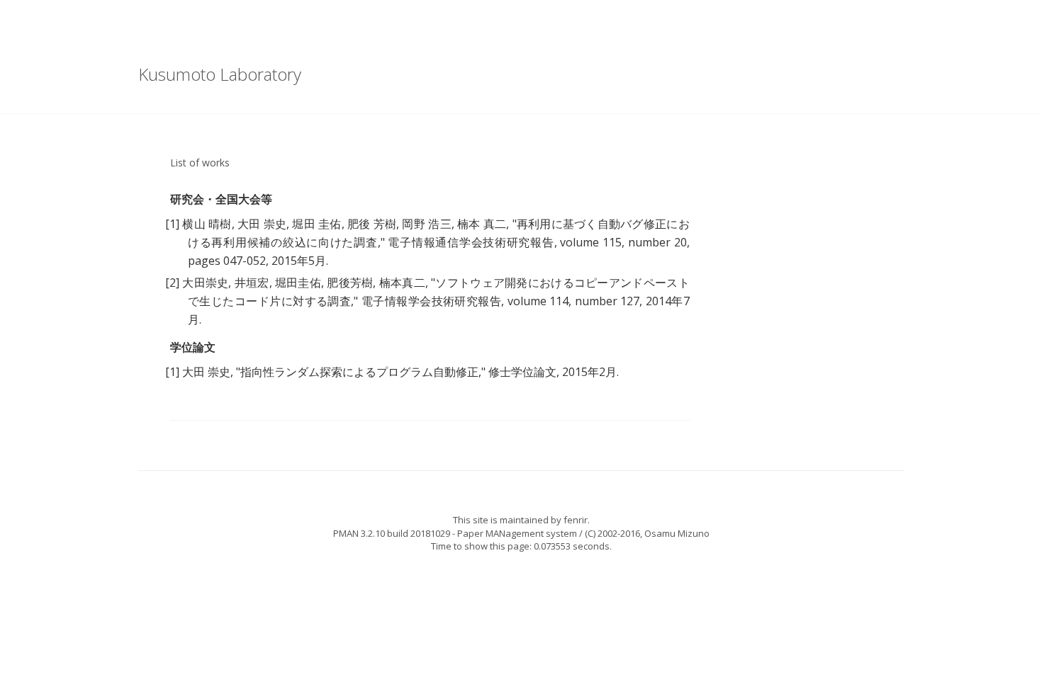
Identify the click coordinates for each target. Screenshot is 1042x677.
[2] (172, 282)
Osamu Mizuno (677, 533)
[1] (172, 224)
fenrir (576, 519)
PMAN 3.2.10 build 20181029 (391, 533)
